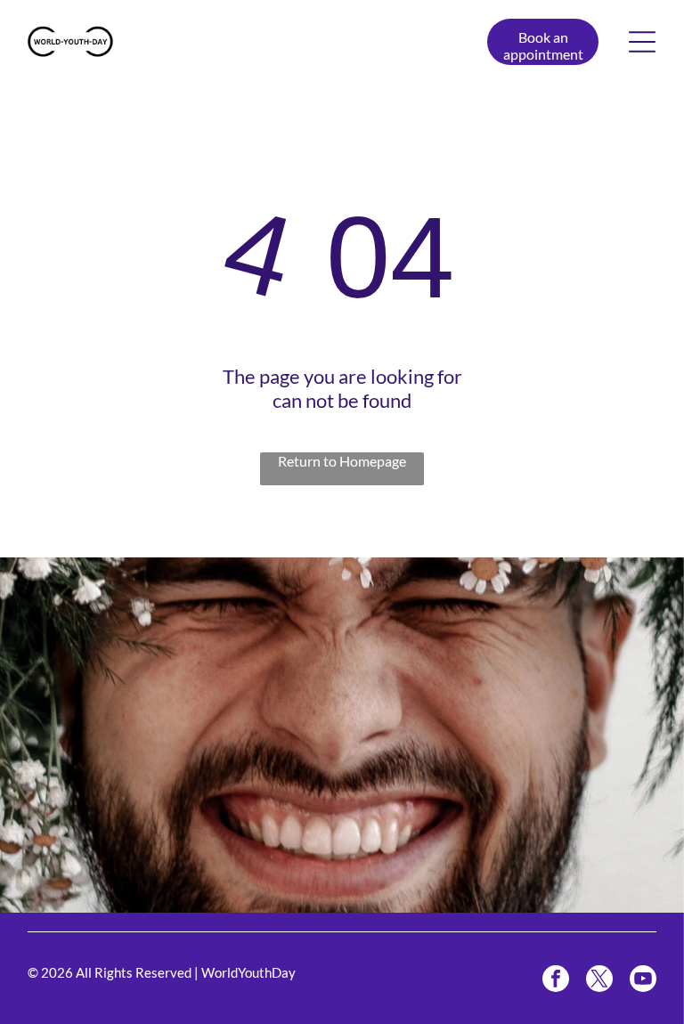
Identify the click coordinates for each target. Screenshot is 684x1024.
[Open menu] (642, 41)
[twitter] (599, 980)
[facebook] (555, 980)
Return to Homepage (342, 460)
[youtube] (643, 980)
